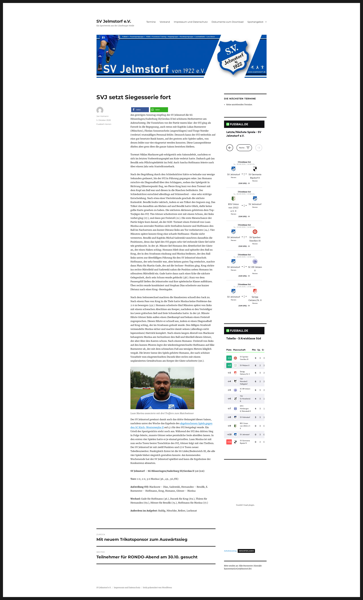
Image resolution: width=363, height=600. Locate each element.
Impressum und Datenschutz (191, 22)
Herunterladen (246, 551)
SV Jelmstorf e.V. (113, 21)
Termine (151, 22)
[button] (140, 109)
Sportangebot (255, 22)
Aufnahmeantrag (230, 551)
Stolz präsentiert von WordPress (157, 587)
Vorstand (165, 22)
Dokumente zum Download (227, 22)
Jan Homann (102, 116)
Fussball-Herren (103, 124)
